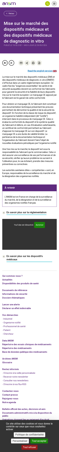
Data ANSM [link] (8, 340)
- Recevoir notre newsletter (15, 377)
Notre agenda (9, 402)
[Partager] (27, 63)
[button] (47, 3)
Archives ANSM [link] (10, 359)
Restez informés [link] (10, 369)
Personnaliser (20, 441)
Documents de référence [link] (14, 290)
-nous (10, 398)
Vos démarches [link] (10, 315)
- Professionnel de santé (14, 326)
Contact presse (10, 395)
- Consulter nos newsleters (15, 380)
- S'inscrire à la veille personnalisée (18, 373)
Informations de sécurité (14, 294)
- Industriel (7, 319)
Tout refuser (29, 447)
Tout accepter (39, 441)
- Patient (6, 330)
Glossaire (7, 362)
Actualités (7, 280)
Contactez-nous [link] (10, 391)
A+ (5, 63)
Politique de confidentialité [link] (29, 434)
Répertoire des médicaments (17, 348)
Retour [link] (11, 13)
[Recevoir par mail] (21, 63)
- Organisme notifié (11, 322)
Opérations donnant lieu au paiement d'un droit (25, 419)
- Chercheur (7, 334)
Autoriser (39, 225)
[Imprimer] (33, 63)
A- (11, 63)
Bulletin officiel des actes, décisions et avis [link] (24, 409)
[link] (9, 3)
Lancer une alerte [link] (11, 304)
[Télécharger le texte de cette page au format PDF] (39, 63)
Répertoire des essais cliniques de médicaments (26, 344)
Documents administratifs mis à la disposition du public (27, 414)
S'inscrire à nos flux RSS (14, 384)
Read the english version (40, 71)
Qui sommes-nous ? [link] (12, 276)
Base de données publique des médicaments (24, 352)
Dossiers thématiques (13, 298)
